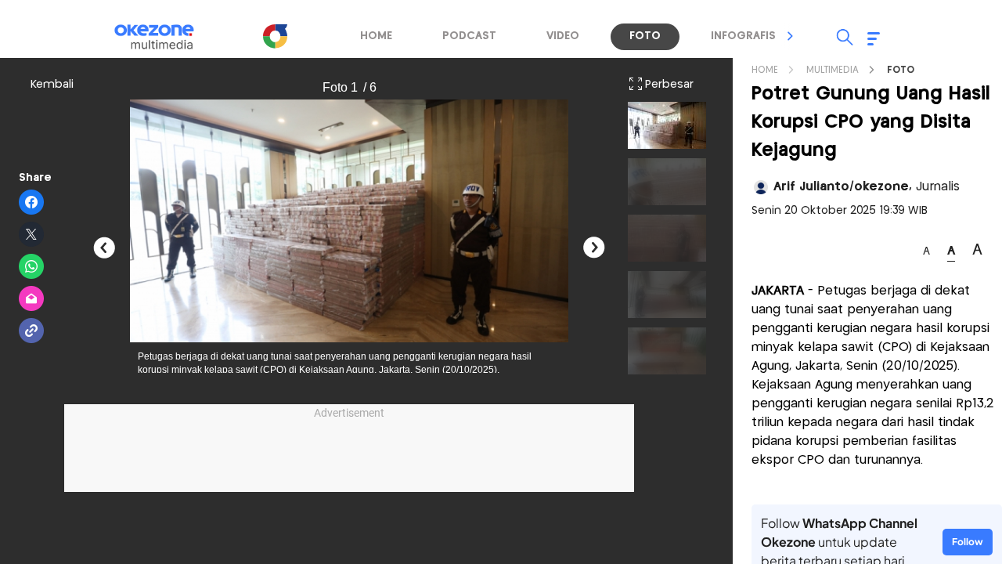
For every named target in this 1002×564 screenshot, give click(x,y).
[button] (791, 36)
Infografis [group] (743, 36)
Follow (967, 542)
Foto (900, 70)
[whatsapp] (32, 267)
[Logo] (274, 36)
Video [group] (562, 36)
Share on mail (32, 299)
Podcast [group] (469, 36)
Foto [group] (645, 36)
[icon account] (761, 187)
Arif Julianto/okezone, (866, 187)
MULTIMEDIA (832, 70)
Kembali (52, 84)
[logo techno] (164, 37)
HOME (765, 70)
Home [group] (376, 36)
